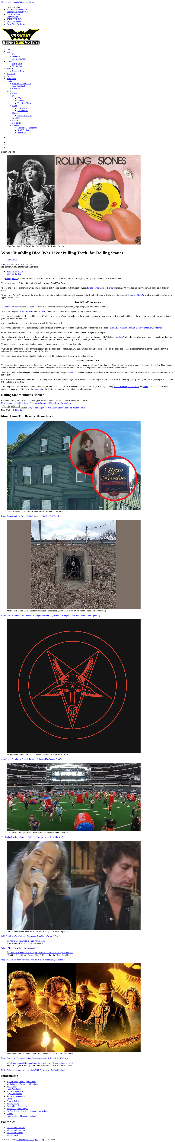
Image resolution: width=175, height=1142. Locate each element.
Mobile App (17, 66)
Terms (9, 1099)
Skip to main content (10, 2)
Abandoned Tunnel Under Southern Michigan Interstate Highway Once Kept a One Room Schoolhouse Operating (50, 615)
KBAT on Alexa (14, 22)
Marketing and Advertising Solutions (22, 1084)
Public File (11, 1086)
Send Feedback (18, 86)
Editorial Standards (15, 1091)
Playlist (10, 69)
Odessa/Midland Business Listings (21, 1116)
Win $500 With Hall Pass (17, 9)
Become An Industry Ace (17, 12)
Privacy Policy (13, 1103)
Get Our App (12, 17)
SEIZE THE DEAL (15, 19)
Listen (9, 61)
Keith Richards (26, 311)
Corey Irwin (6, 264)
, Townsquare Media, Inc (27, 1139)
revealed (70, 372)
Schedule (16, 56)
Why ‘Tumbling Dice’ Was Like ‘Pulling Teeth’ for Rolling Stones (56, 408)
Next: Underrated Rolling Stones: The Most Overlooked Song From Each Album (36, 403)
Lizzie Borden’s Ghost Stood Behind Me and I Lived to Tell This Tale (31, 516)
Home (9, 49)
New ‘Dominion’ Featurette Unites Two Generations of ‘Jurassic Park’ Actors (34, 1058)
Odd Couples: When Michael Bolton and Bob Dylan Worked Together (31, 936)
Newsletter (11, 78)
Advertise (16, 88)
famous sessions (12, 307)
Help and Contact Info (21, 83)
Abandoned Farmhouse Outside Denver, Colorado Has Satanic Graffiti (31, 759)
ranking (38, 389)
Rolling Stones (11, 278)
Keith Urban (133, 386)
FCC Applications (14, 1094)
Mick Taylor (93, 288)
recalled (41, 311)
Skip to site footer (26, 2)
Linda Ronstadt (120, 386)
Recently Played (19, 71)
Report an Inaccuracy (16, 1096)
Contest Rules (13, 1101)
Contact (10, 81)
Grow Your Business (15, 24)
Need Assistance (14, 1089)
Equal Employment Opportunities (21, 1081)
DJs (8, 51)
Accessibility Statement (17, 1106)
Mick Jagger (56, 316)
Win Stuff (11, 73)
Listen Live (17, 64)
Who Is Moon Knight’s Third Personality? (19, 948)
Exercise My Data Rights (17, 1108)
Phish (145, 386)
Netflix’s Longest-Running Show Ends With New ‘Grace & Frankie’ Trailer (34, 1070)
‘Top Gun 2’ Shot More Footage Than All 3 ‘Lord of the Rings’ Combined (33, 960)
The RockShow (13, 14)
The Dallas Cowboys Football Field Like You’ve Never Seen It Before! (32, 837)
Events (9, 76)
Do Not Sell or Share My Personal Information (27, 1111)
